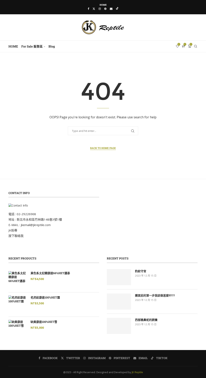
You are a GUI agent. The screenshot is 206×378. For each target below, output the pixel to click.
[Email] (111, 8)
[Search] (196, 46)
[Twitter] (94, 8)
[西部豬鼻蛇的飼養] (119, 326)
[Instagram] (100, 8)
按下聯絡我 (16, 236)
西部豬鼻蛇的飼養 (146, 320)
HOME (13, 46)
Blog (51, 46)
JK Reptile (137, 372)
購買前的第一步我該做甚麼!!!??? (155, 295)
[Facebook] (88, 8)
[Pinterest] (105, 8)
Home (103, 4)
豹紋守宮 (140, 271)
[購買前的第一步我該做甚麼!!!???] (119, 301)
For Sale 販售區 (32, 46)
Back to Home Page (103, 148)
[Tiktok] (117, 8)
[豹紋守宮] (119, 277)
